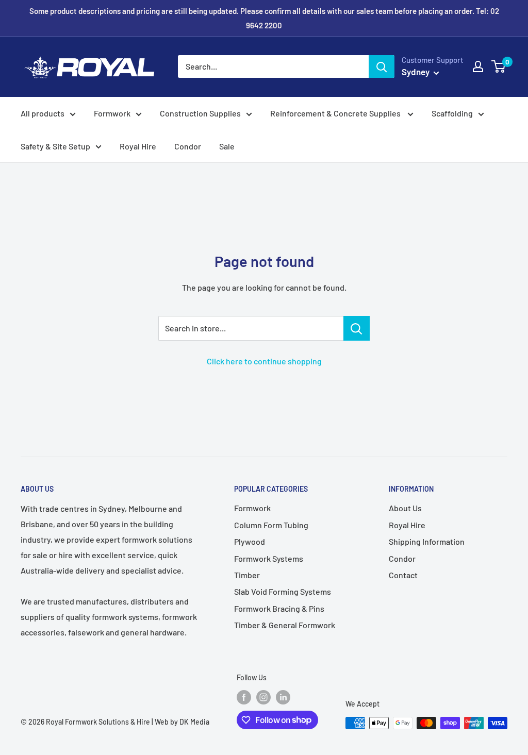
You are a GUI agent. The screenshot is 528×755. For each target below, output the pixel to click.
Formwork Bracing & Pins (279, 608)
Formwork (112, 113)
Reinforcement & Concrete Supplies (336, 113)
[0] (498, 66)
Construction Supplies (200, 113)
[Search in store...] (356, 328)
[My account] (478, 66)
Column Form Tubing (271, 525)
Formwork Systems (268, 558)
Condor (187, 146)
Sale (227, 146)
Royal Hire (138, 146)
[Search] (381, 66)
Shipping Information (427, 541)
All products (42, 113)
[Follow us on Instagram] (263, 697)
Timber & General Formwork (284, 625)
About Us (405, 508)
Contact (403, 575)
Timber (247, 575)
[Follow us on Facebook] (244, 697)
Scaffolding (452, 113)
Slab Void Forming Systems (282, 591)
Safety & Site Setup (55, 146)
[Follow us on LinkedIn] (283, 697)
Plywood (249, 541)
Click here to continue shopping (264, 361)
